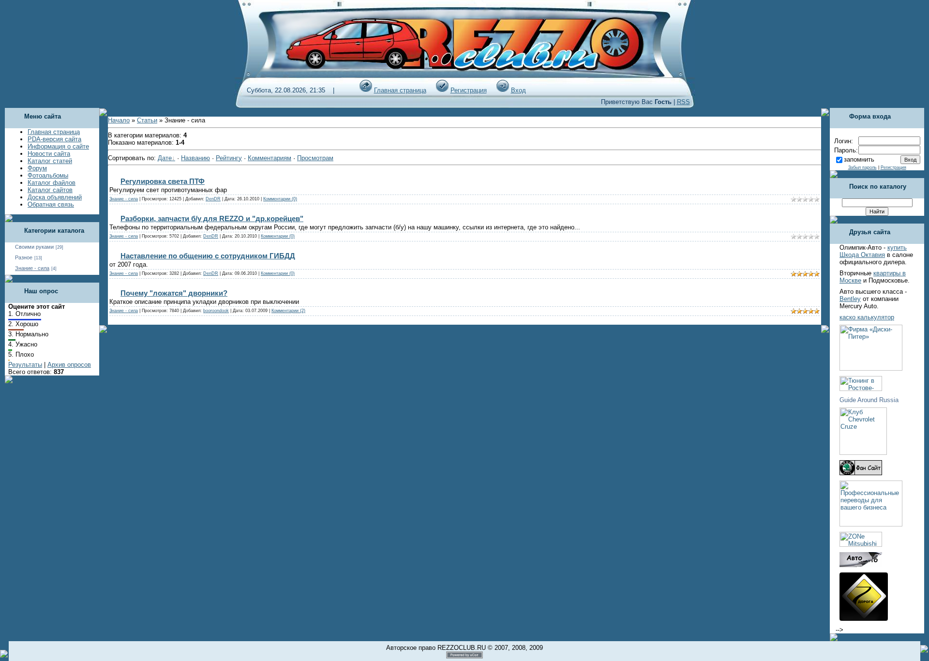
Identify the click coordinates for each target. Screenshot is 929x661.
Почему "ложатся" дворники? (173, 293)
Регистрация (468, 90)
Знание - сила (32, 268)
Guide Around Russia (869, 400)
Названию (195, 158)
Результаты (25, 364)
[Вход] (502, 90)
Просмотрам (315, 158)
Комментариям (269, 158)
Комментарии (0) (280, 198)
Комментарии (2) (288, 310)
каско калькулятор (866, 317)
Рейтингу (229, 158)
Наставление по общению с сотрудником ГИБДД (207, 256)
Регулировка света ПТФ (162, 181)
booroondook (216, 310)
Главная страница (400, 90)
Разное (23, 257)
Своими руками (34, 247)
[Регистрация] (442, 90)
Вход (518, 90)
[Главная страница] (366, 90)
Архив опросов (69, 364)
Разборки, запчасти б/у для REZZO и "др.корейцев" (211, 218)
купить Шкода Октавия (873, 251)
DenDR (213, 198)
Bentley (850, 298)
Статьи (147, 120)
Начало (119, 120)
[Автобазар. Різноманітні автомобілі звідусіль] (860, 565)
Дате (165, 158)
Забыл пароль (862, 167)
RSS (683, 101)
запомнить (859, 159)
